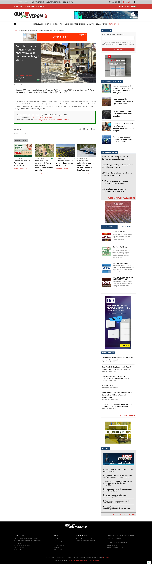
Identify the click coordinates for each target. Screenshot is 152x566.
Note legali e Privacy (73, 560)
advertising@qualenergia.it (88, 540)
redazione (106, 557)
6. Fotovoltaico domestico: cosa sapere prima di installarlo (117, 490)
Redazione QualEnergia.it (25, 75)
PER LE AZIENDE (82, 535)
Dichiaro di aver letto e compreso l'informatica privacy (118, 42)
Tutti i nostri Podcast (124, 514)
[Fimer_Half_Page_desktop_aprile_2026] (118, 322)
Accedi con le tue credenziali (42, 117)
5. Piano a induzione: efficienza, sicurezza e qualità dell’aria (114, 496)
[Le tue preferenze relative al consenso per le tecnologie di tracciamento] (149, 563)
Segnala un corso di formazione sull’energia (22, 163)
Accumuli (90, 24)
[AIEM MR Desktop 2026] (118, 212)
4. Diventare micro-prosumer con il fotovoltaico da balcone (116, 502)
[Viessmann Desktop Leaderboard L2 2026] (55, 37)
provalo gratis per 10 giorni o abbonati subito (52, 120)
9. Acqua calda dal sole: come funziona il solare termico (118, 470)
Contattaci (40, 6)
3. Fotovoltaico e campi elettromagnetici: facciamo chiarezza (117, 508)
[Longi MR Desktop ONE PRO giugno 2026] (118, 66)
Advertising (29, 6)
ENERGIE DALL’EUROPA (121, 263)
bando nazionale (24, 134)
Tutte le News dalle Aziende (121, 198)
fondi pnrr (33, 134)
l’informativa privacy (122, 44)
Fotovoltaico (38, 24)
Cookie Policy (84, 560)
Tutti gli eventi (127, 415)
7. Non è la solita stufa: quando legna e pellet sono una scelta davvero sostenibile (117, 483)
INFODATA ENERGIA (22, 2)
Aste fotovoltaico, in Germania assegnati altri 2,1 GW (65, 163)
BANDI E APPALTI (119, 232)
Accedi (127, 2)
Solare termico (102, 24)
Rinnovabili (64, 24)
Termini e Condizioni (94, 560)
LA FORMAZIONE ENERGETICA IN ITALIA (121, 247)
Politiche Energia (51, 24)
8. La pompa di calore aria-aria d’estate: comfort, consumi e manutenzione (118, 476)
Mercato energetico (78, 24)
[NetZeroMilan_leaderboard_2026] (106, 15)
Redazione (18, 6)
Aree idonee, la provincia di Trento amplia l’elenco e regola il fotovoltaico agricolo (44, 165)
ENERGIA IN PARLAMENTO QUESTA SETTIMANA (123, 278)
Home (15, 30)
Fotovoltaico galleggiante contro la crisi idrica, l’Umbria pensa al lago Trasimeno (85, 165)
